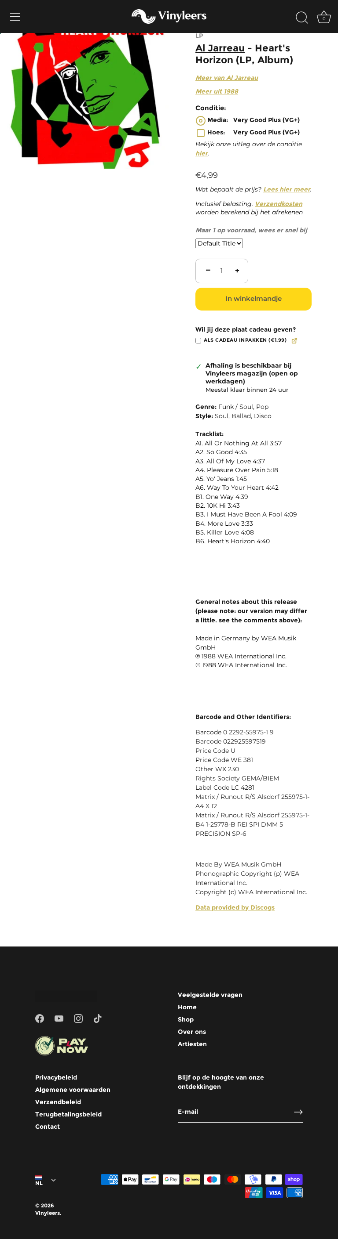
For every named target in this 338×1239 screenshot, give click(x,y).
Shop (186, 1019)
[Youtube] (59, 1018)
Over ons (192, 1032)
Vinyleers (47, 1213)
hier (201, 153)
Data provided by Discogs (235, 907)
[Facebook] (39, 1018)
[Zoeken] (302, 18)
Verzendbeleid (58, 1102)
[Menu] (15, 16)
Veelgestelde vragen (210, 995)
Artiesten (192, 1044)
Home (187, 1007)
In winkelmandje (253, 298)
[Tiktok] (97, 1018)
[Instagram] (78, 1018)
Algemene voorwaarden (72, 1090)
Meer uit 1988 (216, 91)
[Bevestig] (298, 1112)
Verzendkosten (278, 204)
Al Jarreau (220, 48)
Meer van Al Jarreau (226, 78)
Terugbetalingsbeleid (68, 1114)
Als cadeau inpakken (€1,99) (245, 340)
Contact (47, 1127)
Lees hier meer (286, 189)
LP (199, 36)
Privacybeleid (56, 1077)
